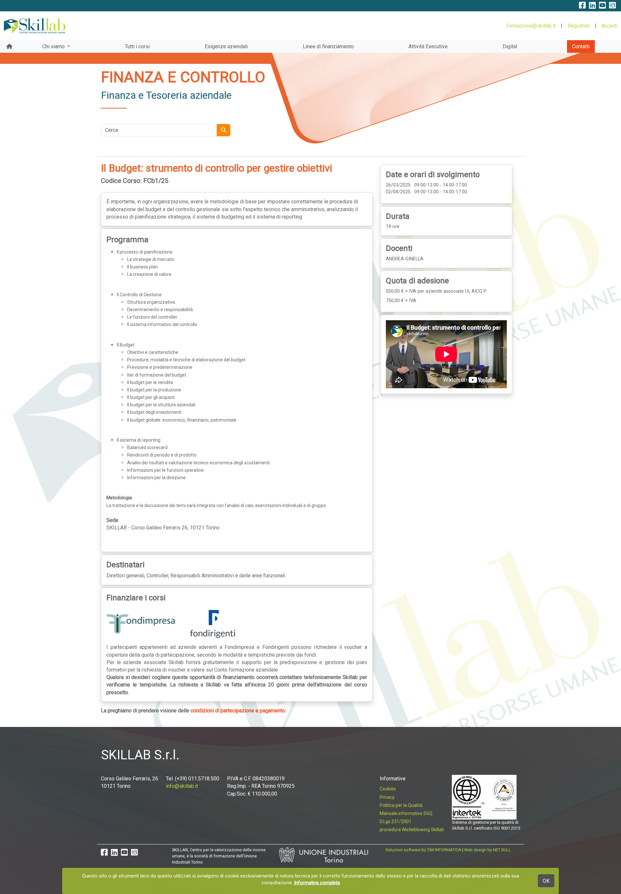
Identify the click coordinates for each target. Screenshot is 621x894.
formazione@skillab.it (531, 26)
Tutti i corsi (137, 46)
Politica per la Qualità (401, 805)
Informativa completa (317, 883)
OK (546, 881)
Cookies (388, 788)
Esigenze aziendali (226, 46)
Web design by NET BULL (487, 849)
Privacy (387, 797)
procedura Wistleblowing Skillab (412, 829)
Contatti (581, 46)
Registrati (579, 26)
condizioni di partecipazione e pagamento (238, 710)
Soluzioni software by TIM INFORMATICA (423, 849)
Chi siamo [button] (54, 46)
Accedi (609, 26)
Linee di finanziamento (328, 46)
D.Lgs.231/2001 (395, 821)
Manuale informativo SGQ (406, 813)
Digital (510, 46)
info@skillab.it (182, 786)
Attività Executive (428, 46)
